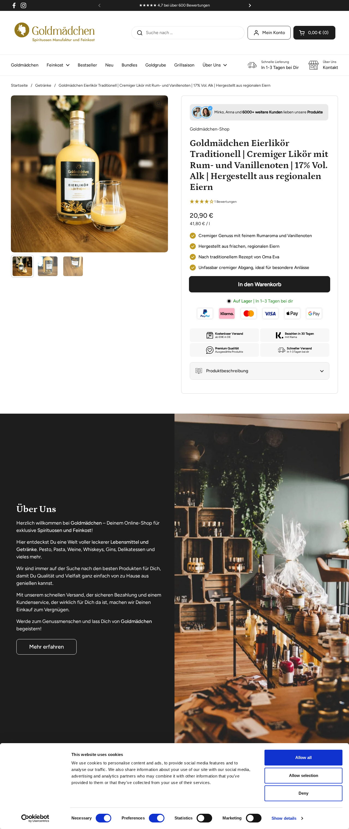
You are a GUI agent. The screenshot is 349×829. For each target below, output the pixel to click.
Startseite (19, 85)
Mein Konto (273, 32)
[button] (314, 33)
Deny (303, 793)
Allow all (303, 757)
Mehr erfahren (46, 646)
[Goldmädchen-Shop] (54, 32)
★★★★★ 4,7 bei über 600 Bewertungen (174, 5)
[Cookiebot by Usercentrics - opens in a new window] (35, 818)
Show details (284, 818)
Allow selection (303, 775)
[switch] (156, 818)
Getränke (43, 85)
